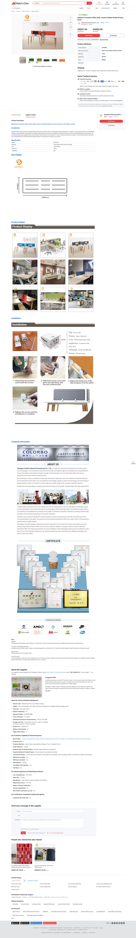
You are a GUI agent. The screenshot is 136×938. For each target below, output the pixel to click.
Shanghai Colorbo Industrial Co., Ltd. (90, 22)
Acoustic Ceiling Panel (45, 886)
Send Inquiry (88, 35)
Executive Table (25, 904)
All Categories (16, 8)
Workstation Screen (77, 904)
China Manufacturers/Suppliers (55, 927)
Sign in (123, 4)
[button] (84, 3)
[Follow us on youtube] (119, 923)
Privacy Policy (92, 932)
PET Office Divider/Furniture (103, 886)
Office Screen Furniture (18, 915)
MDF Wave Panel (15, 886)
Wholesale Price (77, 927)
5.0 (106, 116)
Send (23, 833)
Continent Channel (86, 927)
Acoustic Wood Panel (45, 884)
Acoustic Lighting (72, 886)
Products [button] (36, 3)
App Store (15, 923)
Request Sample (104, 39)
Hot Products (36, 927)
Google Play (25, 923)
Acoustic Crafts (15, 889)
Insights (101, 927)
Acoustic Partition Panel (64, 904)
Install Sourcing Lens (50, 923)
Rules (123, 8)
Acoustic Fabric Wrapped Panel (104, 884)
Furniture (18, 11)
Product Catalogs (33, 880)
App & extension (105, 8)
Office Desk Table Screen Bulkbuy (35, 915)
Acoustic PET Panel (16, 884)
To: (19, 815)
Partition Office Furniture (87, 911)
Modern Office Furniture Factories (31, 911)
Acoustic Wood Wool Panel (74, 884)
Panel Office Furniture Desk (114, 911)
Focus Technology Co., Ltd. (57, 932)
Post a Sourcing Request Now (55, 833)
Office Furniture (26, 11)
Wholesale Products (68, 927)
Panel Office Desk (100, 911)
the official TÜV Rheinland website (57, 672)
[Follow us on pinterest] (121, 923)
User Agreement (76, 932)
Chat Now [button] (114, 35)
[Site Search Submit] (89, 3)
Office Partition (35, 11)
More (12, 918)
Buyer (88, 8)
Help (96, 8)
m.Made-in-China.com (71, 929)
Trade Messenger (36, 923)
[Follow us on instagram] (117, 923)
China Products (44, 927)
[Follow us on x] (115, 923)
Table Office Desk (73, 911)
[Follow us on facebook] (112, 923)
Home (12, 11)
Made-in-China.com (61, 929)
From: (18, 811)
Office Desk (15, 904)
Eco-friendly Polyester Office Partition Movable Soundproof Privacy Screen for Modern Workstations (21, 867)
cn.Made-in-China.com (83, 929)
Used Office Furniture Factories (58, 911)
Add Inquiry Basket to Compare (43, 66)
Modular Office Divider (49, 904)
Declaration (84, 932)
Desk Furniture (16, 911)
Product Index (95, 927)
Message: (17, 819)
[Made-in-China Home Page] (19, 3)
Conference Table (36, 904)
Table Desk (45, 911)
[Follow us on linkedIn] (124, 923)
